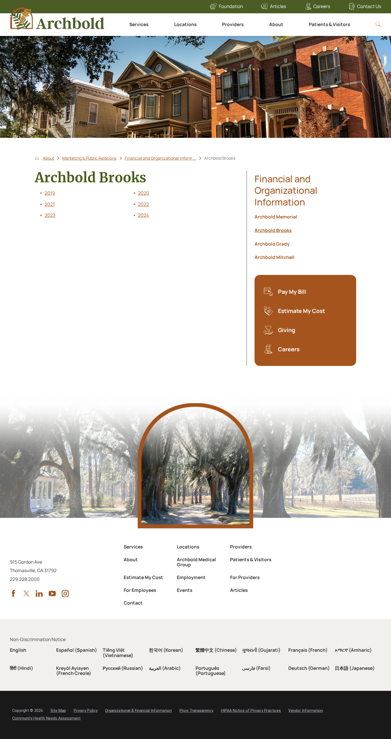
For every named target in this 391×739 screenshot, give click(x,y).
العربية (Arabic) (165, 668)
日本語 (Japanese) (355, 668)
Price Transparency (196, 710)
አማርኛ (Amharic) (353, 650)
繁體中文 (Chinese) (216, 650)
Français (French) (308, 650)
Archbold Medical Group (196, 562)
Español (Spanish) (76, 650)
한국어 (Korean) (166, 650)
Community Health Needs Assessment (46, 718)
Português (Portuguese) (211, 670)
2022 (143, 204)
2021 (50, 204)
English (18, 650)
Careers (321, 6)
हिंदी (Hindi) (21, 668)
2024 (143, 215)
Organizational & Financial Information (138, 710)
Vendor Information (305, 710)
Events (184, 590)
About (276, 24)
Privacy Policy (86, 710)
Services (138, 24)
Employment (191, 577)
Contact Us (369, 6)
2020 (143, 193)
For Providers (245, 577)
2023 (50, 215)
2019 (50, 193)
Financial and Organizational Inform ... (160, 158)
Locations (185, 24)
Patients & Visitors (329, 24)
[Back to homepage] (37, 158)
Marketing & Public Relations (89, 158)
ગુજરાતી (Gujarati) (261, 650)
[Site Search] (378, 24)
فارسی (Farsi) (256, 668)
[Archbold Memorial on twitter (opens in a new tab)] (26, 593)
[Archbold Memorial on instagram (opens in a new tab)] (65, 593)
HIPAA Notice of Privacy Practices (251, 710)
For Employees (140, 590)
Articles (278, 6)
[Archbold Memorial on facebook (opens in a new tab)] (13, 593)
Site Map (58, 710)
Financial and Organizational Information (286, 190)
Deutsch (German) (309, 668)
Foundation (231, 6)
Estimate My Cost (143, 577)
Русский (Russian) (123, 668)
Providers (233, 24)
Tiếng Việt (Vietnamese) (118, 652)
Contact (133, 603)
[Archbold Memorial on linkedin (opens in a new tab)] (39, 593)
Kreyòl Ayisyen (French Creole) (73, 670)
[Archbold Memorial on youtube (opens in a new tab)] (52, 593)
